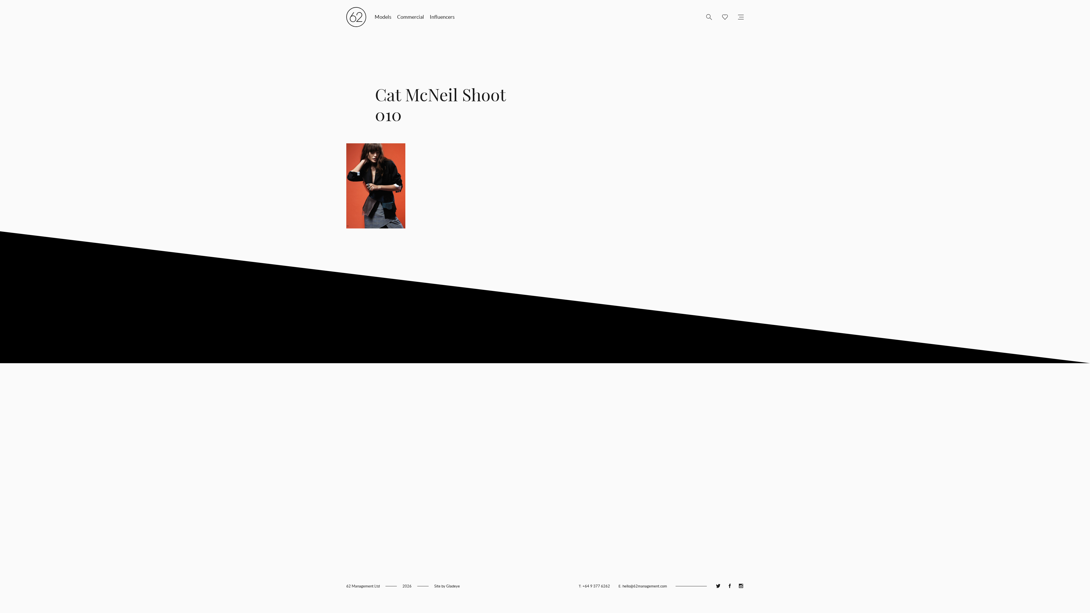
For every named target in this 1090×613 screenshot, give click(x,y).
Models (383, 17)
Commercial (410, 17)
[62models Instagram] (741, 586)
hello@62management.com (644, 586)
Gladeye (453, 586)
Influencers (442, 17)
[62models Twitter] (718, 586)
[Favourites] (723, 17)
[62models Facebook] (729, 586)
